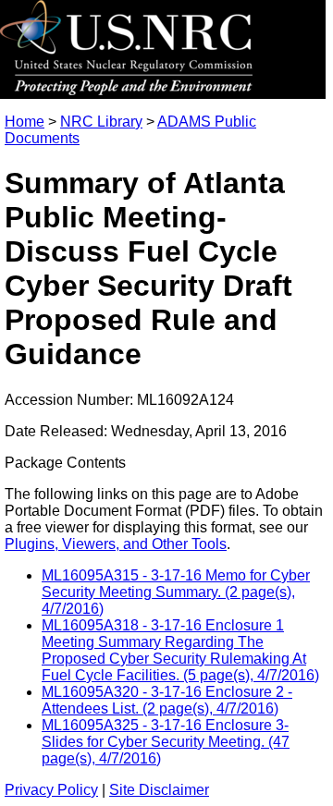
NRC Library (101, 121)
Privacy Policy (51, 790)
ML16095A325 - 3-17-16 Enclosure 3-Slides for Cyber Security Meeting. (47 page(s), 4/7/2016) (166, 741)
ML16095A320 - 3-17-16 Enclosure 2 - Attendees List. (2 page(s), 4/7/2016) (167, 700)
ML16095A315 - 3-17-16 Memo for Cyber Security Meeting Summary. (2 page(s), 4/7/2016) (176, 592)
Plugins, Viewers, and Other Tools (116, 544)
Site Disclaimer (159, 790)
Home (24, 121)
